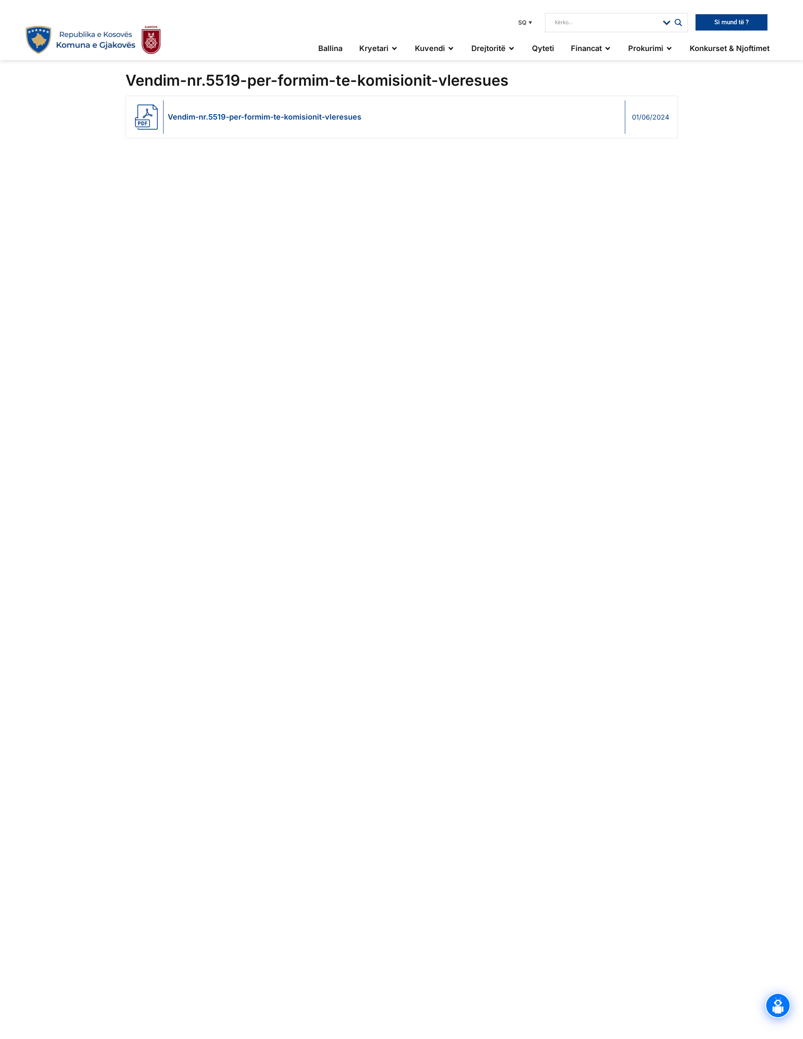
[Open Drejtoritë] (511, 48)
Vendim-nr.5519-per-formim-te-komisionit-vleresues (264, 116)
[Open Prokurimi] (669, 48)
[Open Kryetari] (394, 48)
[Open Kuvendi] (451, 48)
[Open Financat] (607, 48)
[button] (524, 22)
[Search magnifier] (678, 22)
